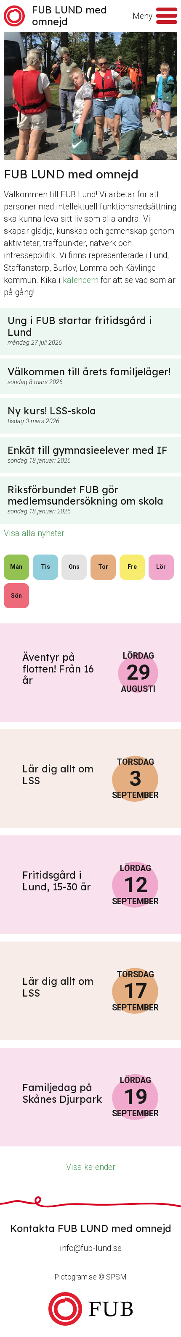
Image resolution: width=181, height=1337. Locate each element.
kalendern (80, 280)
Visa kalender (90, 1167)
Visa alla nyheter (34, 533)
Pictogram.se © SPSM (90, 1277)
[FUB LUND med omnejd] (90, 1309)
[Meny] (166, 16)
